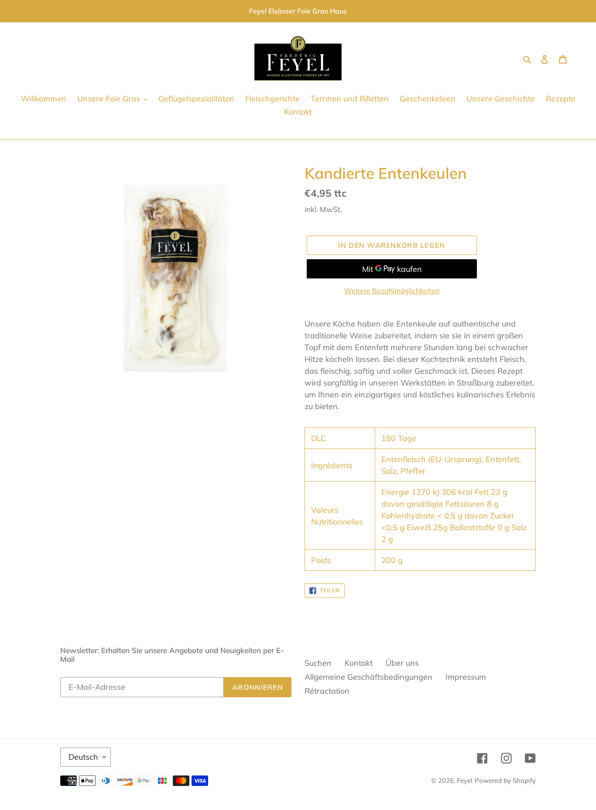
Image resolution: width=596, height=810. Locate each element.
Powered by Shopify (505, 780)
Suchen (318, 663)
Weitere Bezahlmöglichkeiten (391, 290)
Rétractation (327, 691)
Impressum (465, 677)
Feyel (465, 780)
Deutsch (83, 757)
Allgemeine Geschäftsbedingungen (368, 677)
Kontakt (359, 663)
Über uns (402, 663)
